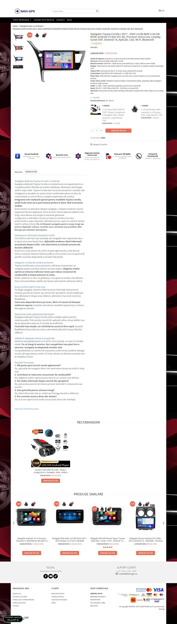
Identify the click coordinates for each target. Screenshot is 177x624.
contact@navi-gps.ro (128, 573)
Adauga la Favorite (99, 144)
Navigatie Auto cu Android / (32, 26)
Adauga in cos (118, 130)
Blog (69, 20)
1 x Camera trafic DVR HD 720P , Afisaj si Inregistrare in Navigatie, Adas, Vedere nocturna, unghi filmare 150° (113, 115)
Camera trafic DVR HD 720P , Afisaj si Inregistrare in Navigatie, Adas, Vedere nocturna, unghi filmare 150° (50, 471)
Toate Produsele (21, 20)
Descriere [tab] (18, 172)
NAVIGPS (93, 47)
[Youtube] (50, 576)
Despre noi (17, 593)
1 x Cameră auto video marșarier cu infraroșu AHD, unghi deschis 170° (152, 112)
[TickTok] (55, 576)
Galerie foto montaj (44, 20)
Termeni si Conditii (20, 596)
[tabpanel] (56, 62)
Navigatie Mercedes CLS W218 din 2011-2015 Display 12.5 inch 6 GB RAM (69, 539)
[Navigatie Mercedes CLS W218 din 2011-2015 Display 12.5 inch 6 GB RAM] (69, 518)
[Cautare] (97, 11)
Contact (60, 20)
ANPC (54, 603)
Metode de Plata (58, 593)
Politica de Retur (58, 596)
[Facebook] (45, 576)
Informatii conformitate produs (27, 409)
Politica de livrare (19, 603)
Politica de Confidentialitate (23, 599)
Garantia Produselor (59, 599)
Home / (16, 26)
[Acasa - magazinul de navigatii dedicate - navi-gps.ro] (26, 11)
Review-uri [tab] (31, 171)
